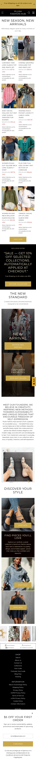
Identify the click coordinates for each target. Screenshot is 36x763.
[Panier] (33, 12)
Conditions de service (13, 755)
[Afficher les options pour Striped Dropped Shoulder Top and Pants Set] (32, 57)
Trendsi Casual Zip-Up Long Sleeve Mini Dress (25, 217)
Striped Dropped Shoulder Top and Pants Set (26, 65)
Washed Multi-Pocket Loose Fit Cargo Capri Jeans (26, 114)
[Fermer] (32, 713)
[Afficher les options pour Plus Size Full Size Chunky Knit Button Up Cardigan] (32, 158)
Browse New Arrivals (18, 346)
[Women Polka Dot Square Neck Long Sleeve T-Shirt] (10, 148)
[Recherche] (29, 12)
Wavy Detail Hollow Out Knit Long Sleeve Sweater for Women (9, 115)
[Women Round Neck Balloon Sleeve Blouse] (10, 198)
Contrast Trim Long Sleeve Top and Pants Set (9, 65)
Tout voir (18, 239)
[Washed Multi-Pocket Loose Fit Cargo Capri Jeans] (26, 96)
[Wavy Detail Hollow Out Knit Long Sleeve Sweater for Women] (10, 96)
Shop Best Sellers (18, 378)
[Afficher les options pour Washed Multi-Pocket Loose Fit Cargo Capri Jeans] (32, 105)
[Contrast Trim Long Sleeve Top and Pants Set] (10, 48)
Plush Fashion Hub (18, 12)
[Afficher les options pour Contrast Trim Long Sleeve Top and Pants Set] (15, 57)
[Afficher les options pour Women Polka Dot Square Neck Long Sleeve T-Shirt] (15, 158)
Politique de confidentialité (15, 753)
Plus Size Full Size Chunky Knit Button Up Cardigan (26, 166)
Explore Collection (18, 284)
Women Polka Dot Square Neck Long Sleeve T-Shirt (9, 166)
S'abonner (18, 744)
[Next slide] (34, 4)
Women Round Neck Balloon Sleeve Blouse (8, 216)
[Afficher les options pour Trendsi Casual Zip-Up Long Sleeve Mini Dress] (32, 208)
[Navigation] (2, 12)
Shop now (23, 525)
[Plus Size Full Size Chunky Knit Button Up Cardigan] (26, 148)
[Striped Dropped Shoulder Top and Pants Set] (26, 48)
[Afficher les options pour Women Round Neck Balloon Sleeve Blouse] (15, 208)
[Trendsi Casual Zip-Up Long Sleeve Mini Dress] (26, 198)
